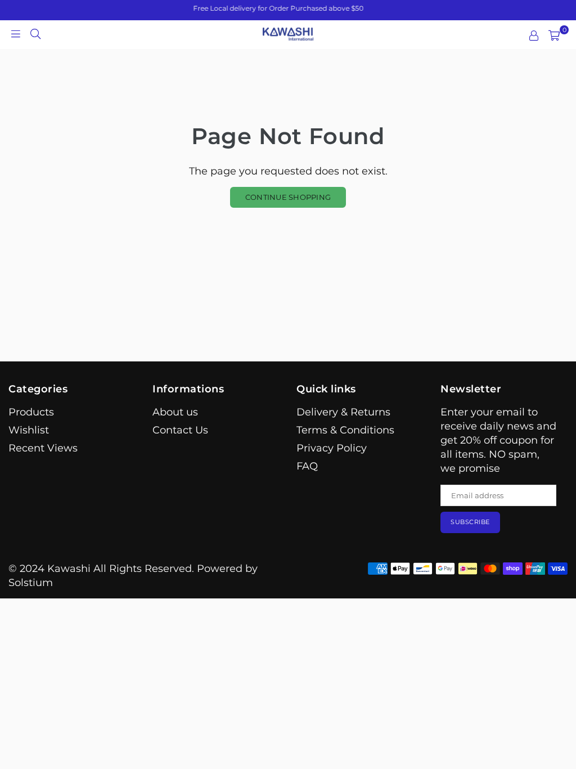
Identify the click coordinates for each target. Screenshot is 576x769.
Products (31, 412)
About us (175, 412)
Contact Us (180, 430)
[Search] (35, 33)
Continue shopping (288, 197)
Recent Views (43, 448)
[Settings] (533, 35)
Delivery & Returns (343, 412)
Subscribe (470, 522)
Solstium (30, 582)
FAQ (307, 466)
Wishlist (28, 430)
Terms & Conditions (345, 430)
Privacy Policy (331, 448)
